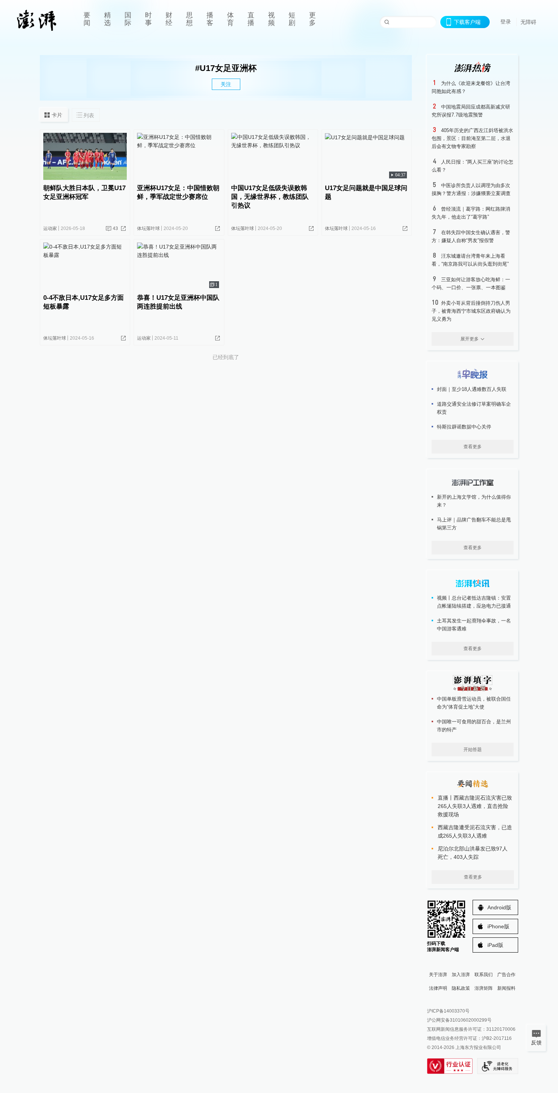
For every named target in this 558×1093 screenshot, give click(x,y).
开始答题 (472, 749)
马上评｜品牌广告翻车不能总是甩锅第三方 (474, 524)
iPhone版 (498, 926)
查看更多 (472, 446)
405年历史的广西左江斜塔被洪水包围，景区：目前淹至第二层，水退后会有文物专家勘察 (472, 138)
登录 (505, 22)
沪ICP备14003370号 (448, 1011)
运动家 (50, 228)
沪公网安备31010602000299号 (459, 1020)
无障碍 (528, 22)
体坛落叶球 (148, 228)
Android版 (499, 907)
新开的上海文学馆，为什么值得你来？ (474, 501)
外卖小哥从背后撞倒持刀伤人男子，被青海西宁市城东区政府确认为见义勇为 (471, 311)
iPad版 (495, 945)
